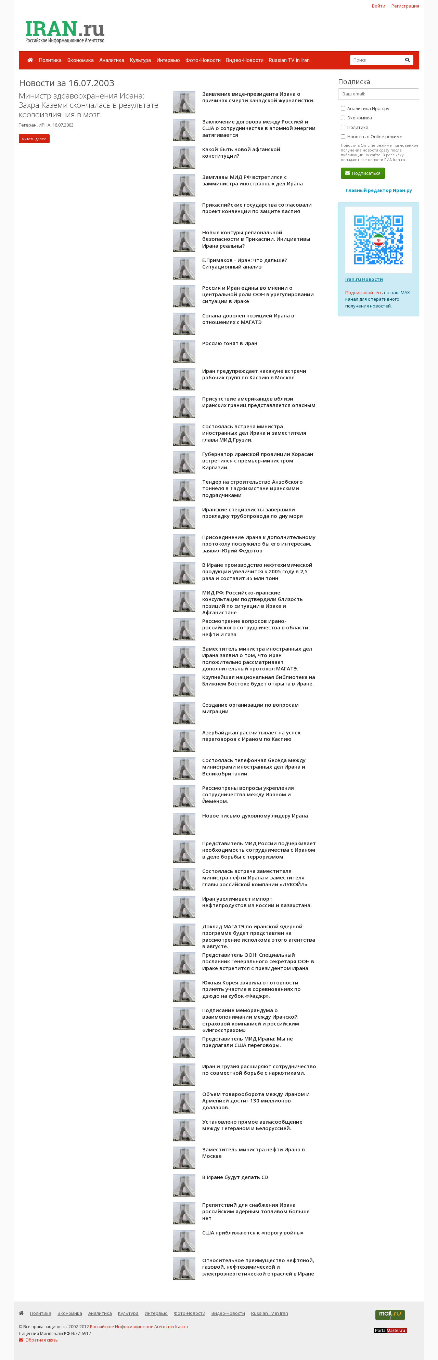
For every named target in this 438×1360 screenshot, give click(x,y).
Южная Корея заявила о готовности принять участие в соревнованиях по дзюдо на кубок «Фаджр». (251, 989)
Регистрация (405, 6)
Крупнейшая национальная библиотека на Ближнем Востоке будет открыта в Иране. (258, 680)
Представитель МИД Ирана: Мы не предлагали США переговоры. (247, 1042)
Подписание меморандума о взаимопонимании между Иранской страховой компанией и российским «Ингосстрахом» (250, 1020)
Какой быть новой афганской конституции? (241, 152)
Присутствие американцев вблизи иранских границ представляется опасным (258, 402)
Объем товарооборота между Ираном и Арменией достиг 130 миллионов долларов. (256, 1100)
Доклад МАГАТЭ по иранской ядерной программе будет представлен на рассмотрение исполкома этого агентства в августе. (258, 936)
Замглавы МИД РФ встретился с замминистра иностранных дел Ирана (252, 180)
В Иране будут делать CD (235, 1177)
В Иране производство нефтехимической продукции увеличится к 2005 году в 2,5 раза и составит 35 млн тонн (257, 571)
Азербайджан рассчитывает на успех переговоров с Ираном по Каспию (251, 736)
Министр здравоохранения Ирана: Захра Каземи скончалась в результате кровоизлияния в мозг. (88, 105)
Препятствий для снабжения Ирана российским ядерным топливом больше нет (256, 1211)
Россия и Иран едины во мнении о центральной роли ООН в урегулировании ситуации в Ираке (258, 294)
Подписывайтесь (364, 292)
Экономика (80, 60)
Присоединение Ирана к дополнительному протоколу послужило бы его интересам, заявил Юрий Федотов (258, 544)
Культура (140, 60)
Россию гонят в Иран (229, 343)
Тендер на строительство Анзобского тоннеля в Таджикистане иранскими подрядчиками (252, 488)
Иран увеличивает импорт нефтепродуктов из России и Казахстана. (257, 902)
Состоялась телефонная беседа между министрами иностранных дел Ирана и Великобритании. (254, 767)
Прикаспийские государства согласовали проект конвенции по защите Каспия (257, 208)
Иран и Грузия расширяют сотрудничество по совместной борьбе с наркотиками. (259, 1069)
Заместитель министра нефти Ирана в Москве (253, 1153)
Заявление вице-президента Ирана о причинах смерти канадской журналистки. (258, 97)
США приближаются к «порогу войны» (253, 1232)
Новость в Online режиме (374, 136)
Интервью (168, 60)
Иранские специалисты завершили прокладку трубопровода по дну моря (252, 513)
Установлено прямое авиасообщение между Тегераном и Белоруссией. (252, 1125)
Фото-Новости (203, 60)
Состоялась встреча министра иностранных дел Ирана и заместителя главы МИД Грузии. (254, 433)
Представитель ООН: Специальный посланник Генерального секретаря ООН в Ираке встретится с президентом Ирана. (258, 961)
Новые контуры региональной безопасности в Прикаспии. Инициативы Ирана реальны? (256, 239)
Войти (378, 6)
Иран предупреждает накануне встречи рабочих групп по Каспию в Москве (254, 374)
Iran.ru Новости (364, 279)
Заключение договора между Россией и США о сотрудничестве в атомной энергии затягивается (258, 128)
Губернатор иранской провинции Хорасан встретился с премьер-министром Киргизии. (257, 460)
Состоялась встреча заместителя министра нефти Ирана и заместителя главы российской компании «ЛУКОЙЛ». (255, 877)
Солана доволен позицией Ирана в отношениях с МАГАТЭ (248, 319)
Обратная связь (41, 1340)
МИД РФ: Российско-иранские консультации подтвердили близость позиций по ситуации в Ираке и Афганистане (252, 602)
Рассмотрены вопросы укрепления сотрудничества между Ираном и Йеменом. (248, 794)
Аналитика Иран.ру (367, 108)
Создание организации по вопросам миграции (250, 708)
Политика (50, 60)
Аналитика (111, 60)
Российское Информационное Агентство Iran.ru (139, 1327)
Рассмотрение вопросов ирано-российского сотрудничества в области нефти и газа (255, 627)
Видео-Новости (244, 60)
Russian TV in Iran (289, 60)
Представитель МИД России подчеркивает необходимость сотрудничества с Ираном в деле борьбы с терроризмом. (259, 850)
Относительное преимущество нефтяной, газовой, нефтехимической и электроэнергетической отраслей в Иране (258, 1267)
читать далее (34, 138)
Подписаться (366, 173)
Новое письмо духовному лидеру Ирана (255, 815)
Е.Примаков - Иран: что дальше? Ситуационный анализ (244, 263)
